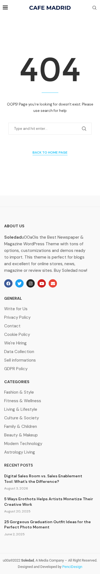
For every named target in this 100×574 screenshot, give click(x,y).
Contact (12, 326)
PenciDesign (72, 567)
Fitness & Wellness (22, 401)
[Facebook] (8, 283)
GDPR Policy (16, 369)
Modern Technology (23, 444)
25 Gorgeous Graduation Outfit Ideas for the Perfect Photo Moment (47, 524)
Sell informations (20, 360)
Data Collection (19, 352)
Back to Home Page (50, 152)
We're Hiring (15, 343)
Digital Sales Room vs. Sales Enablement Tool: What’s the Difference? (43, 478)
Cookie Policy (17, 335)
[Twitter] (19, 283)
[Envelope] (53, 283)
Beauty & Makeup (21, 435)
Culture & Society (21, 418)
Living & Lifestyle (20, 409)
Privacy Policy (17, 317)
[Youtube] (42, 283)
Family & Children (20, 427)
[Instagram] (30, 283)
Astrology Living (19, 452)
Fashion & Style (19, 392)
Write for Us (16, 309)
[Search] (94, 8)
